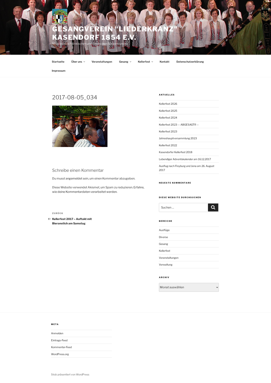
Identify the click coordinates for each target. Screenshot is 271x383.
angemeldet (74, 178)
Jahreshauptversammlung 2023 (178, 138)
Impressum (58, 70)
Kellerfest (144, 61)
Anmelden (57, 333)
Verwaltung (165, 264)
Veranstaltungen (102, 61)
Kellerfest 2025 (168, 110)
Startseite (58, 61)
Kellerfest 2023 (168, 131)
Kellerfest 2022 (168, 145)
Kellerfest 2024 (168, 117)
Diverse (163, 237)
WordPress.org (60, 354)
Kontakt (164, 61)
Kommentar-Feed (61, 347)
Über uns (76, 61)
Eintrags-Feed (59, 340)
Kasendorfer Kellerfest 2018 (175, 152)
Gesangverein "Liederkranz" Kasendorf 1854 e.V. (115, 33)
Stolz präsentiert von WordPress (70, 374)
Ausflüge (164, 230)
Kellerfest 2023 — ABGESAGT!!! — (179, 124)
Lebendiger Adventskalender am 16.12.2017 (185, 159)
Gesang (123, 61)
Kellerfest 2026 (168, 103)
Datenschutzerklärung (190, 61)
